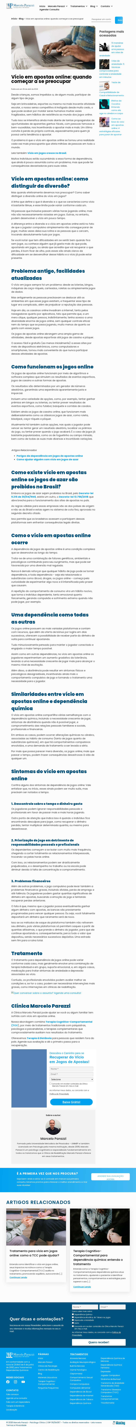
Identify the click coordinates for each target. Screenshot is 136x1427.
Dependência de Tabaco (81, 1399)
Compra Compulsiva (79, 1384)
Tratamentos (77, 6)
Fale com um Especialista (18, 1402)
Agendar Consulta (49, 9)
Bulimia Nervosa (77, 1366)
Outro (76, 1323)
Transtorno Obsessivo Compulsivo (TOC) (111, 1391)
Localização (11, 1409)
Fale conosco (12, 1394)
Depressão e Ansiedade (84, 1320)
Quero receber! (98, 1342)
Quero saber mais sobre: (82, 1311)
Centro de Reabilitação (49, 1369)
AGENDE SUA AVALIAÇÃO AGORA (110, 1177)
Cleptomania (76, 1373)
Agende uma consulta (16, 1398)
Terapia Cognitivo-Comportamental (47, 1382)
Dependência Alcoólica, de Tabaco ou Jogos (92, 1317)
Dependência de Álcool (81, 1391)
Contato (105, 6)
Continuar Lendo (18, 1277)
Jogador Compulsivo (110, 1375)
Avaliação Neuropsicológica (82, 1362)
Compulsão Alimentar (80, 1388)
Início (42, 6)
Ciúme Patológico (78, 1369)
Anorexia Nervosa (78, 1358)
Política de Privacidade (59, 1094)
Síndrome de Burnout (111, 1379)
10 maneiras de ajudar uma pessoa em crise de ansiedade (111, 49)
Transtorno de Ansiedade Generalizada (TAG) (112, 1384)
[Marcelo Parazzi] (20, 5)
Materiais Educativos (47, 1377)
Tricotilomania (107, 1403)
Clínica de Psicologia (47, 1366)
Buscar (120, 20)
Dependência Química (83, 1314)
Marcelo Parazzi (56, 6)
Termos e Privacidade (16, 1425)
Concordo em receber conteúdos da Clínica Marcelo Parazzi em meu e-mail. (69, 1085)
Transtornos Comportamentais (109, 1397)
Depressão (106, 1371)
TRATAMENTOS (79, 1354)
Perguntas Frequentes (48, 1388)
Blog (92, 6)
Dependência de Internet (81, 1395)
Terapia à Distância (15, 1406)
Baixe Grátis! (71, 1102)
